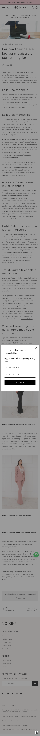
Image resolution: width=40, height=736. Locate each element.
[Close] (36, 347)
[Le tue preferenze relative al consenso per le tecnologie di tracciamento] (36, 732)
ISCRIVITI (20, 383)
